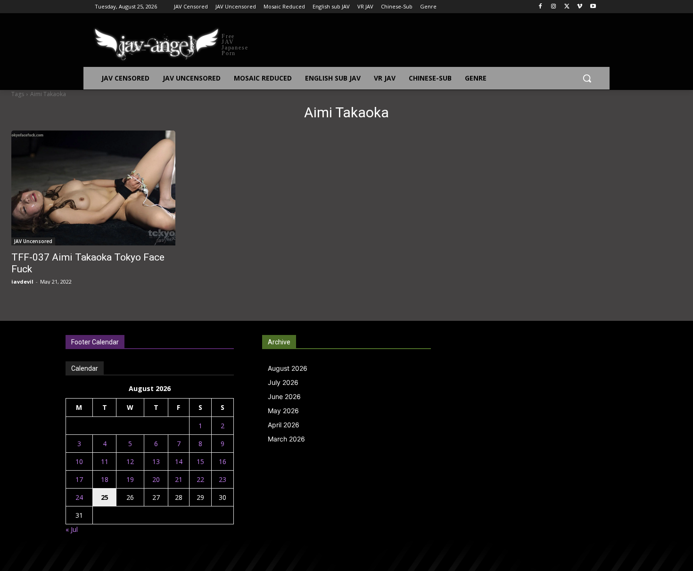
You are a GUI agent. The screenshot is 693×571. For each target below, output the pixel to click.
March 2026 (286, 439)
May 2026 (283, 411)
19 (130, 479)
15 (200, 461)
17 (79, 479)
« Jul (72, 529)
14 (178, 461)
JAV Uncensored (33, 241)
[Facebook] (540, 6)
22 (200, 479)
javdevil (22, 281)
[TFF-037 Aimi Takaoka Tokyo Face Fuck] (93, 188)
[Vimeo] (579, 6)
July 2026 (283, 382)
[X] (566, 6)
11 (104, 461)
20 (156, 479)
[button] (587, 78)
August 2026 (287, 368)
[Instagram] (553, 6)
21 (178, 479)
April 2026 (283, 425)
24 (79, 497)
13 (156, 461)
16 (222, 461)
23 (222, 479)
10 (79, 461)
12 (130, 461)
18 (104, 479)
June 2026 (284, 396)
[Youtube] (592, 6)
